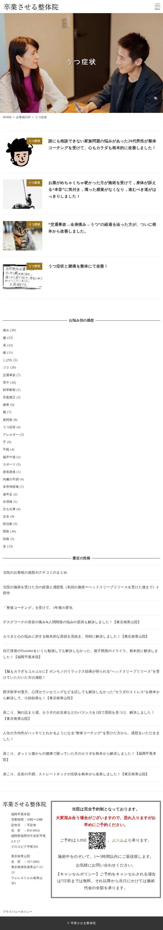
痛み (6, 330)
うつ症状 (9, 427)
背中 (6, 382)
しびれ (7, 360)
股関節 (7, 419)
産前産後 (9, 471)
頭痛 (6, 539)
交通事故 (9, 375)
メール (118, 840)
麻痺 (6, 404)
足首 (6, 516)
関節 (6, 531)
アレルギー (11, 434)
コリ (6, 367)
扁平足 (7, 494)
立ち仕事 (9, 509)
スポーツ (9, 464)
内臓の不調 (11, 479)
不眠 (6, 449)
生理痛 (7, 501)
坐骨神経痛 (11, 486)
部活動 (7, 524)
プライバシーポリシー (17, 911)
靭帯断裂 (9, 390)
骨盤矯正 (9, 397)
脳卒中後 (9, 457)
